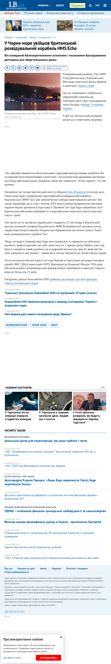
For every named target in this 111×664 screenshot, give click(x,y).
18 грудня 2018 (45, 37)
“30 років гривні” (33, 13)
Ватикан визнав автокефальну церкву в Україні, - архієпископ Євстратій (52, 522)
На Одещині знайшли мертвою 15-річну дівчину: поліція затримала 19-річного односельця (87, 29)
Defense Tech (12, 13)
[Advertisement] (55, 149)
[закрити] (61, 637)
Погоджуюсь (48, 658)
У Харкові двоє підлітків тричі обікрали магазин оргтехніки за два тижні (52, 558)
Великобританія (16, 325)
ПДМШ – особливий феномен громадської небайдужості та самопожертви (55, 511)
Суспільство (21, 37)
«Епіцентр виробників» (90, 13)
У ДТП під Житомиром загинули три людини (35, 466)
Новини (43, 5)
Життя (33, 37)
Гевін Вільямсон (76, 192)
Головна (8, 37)
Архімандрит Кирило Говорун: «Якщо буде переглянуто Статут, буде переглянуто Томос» (50, 482)
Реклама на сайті (26, 568)
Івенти (43, 568)
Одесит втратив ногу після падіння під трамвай (32, 547)
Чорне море (39, 325)
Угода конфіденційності (16, 571)
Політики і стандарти (77, 568)
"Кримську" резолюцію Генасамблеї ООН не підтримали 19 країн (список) (50, 293)
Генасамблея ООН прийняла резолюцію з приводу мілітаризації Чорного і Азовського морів (50, 303)
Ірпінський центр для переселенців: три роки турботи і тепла (45, 441)
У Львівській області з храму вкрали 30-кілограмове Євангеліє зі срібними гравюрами (49, 534)
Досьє (58, 16)
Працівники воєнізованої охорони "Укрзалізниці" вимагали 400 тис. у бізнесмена (50, 453)
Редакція (56, 568)
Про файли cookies (12, 657)
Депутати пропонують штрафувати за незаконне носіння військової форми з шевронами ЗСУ (51, 497)
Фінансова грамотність (60, 13)
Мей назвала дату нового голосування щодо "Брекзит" (38, 314)
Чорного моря (85, 85)
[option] (30, 25)
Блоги (60, 5)
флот (54, 325)
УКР (97, 5)
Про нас (8, 568)
